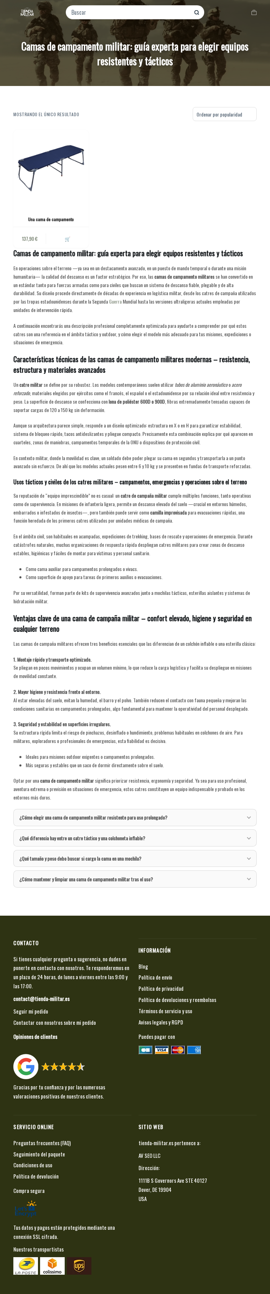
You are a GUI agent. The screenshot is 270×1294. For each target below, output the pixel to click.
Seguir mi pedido (30, 1011)
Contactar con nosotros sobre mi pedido (54, 1022)
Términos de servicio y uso (165, 1011)
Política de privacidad (161, 988)
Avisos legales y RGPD (161, 1022)
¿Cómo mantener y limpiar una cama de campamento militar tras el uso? (86, 879)
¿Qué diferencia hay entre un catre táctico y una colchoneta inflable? (82, 838)
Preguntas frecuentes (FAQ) (42, 1143)
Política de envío (155, 977)
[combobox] (130, 12)
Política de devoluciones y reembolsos (177, 999)
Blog (143, 966)
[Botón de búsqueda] (196, 12)
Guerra (115, 301)
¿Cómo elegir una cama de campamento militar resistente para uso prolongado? (93, 817)
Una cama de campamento (51, 219)
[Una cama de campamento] (51, 167)
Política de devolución (36, 1176)
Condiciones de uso (32, 1165)
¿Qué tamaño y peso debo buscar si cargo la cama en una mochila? (80, 858)
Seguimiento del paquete (39, 1154)
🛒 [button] (67, 238)
